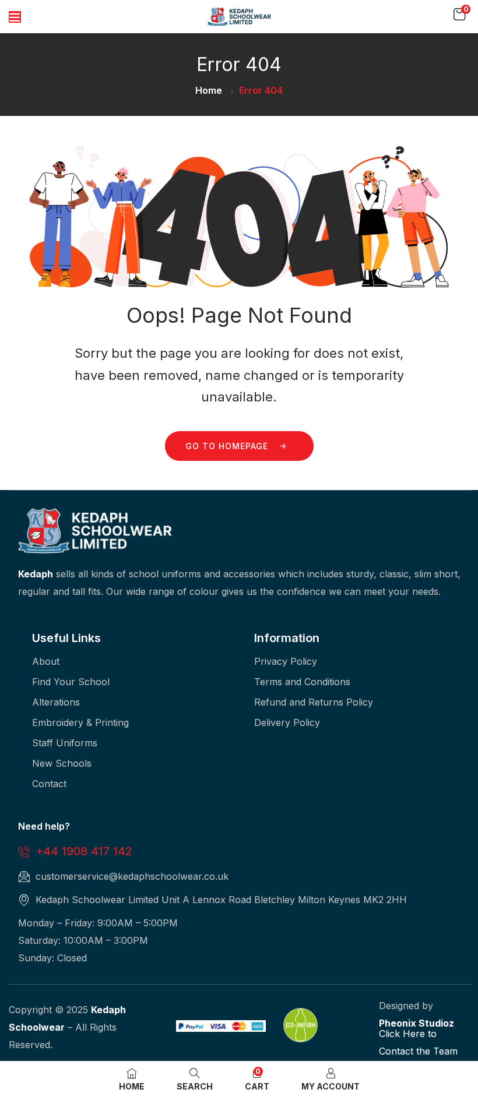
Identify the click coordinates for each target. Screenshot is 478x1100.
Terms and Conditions (302, 682)
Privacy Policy (285, 661)
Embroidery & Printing (80, 722)
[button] (459, 15)
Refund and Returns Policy (313, 702)
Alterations (56, 702)
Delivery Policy (287, 722)
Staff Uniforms (64, 743)
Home (208, 90)
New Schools (62, 763)
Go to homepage (226, 446)
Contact (49, 783)
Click (389, 1033)
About (45, 661)
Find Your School (71, 682)
